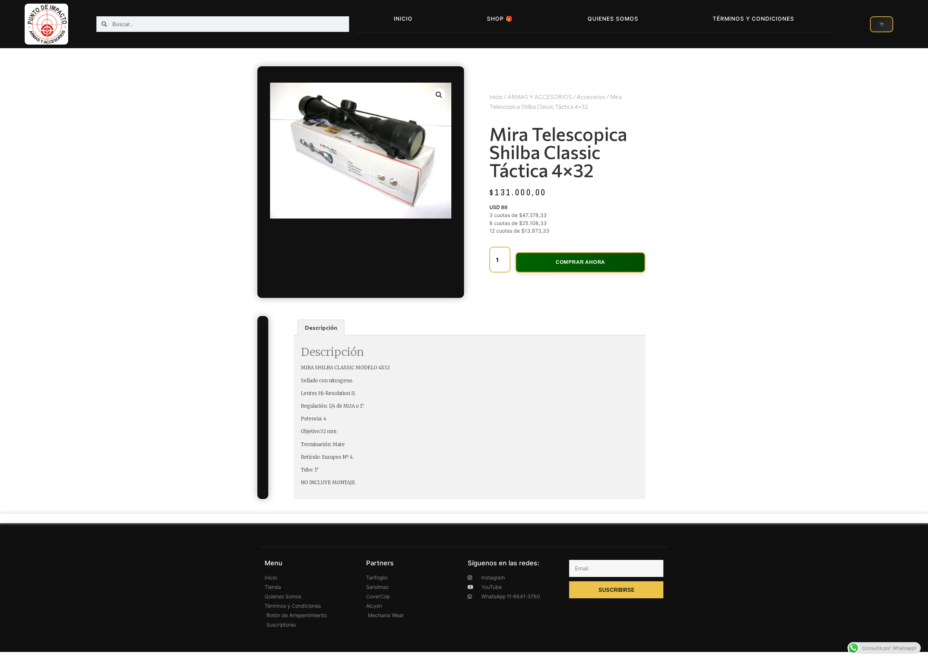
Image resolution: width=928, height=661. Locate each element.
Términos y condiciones (753, 18)
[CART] (882, 24)
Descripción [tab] (321, 327)
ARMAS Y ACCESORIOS (540, 96)
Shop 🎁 (500, 18)
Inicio (403, 18)
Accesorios (591, 96)
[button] (439, 94)
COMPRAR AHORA (580, 262)
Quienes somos (613, 18)
